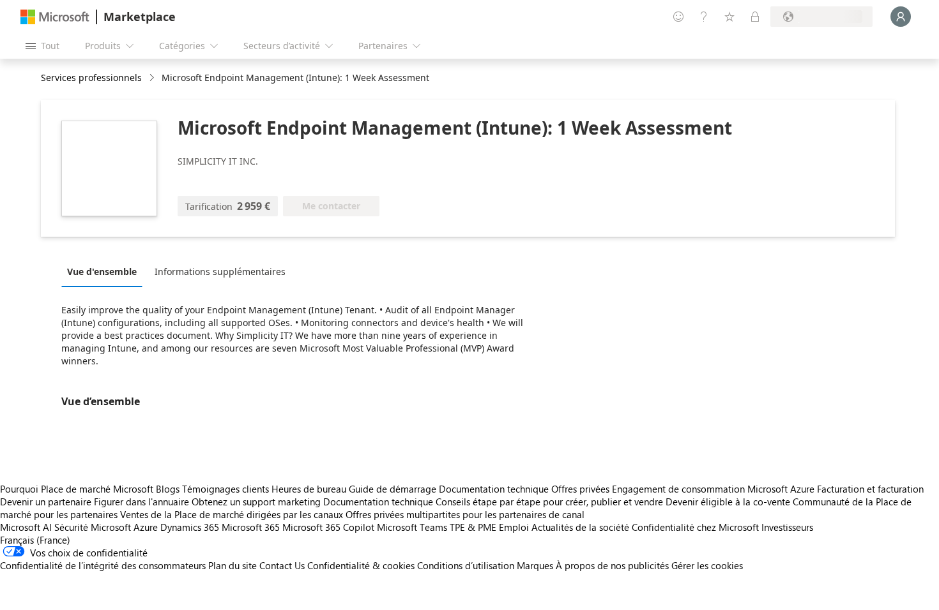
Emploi (514, 527)
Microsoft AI (26, 527)
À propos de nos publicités (612, 565)
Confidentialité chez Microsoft (695, 527)
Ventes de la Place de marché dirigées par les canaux (231, 514)
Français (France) (35, 539)
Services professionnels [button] (91, 77)
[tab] (105, 271)
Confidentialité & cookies (361, 565)
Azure (146, 527)
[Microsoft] (54, 17)
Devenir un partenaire (45, 501)
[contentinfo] (153, 78)
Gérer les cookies (707, 565)
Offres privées (580, 488)
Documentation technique (494, 488)
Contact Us (282, 565)
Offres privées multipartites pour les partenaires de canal (465, 514)
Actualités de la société (580, 527)
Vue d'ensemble (102, 271)
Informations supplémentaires (220, 271)
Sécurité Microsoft (92, 527)
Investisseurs (787, 527)
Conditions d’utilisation (465, 565)
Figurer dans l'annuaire (141, 501)
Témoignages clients (225, 488)
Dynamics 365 (189, 527)
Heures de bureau (308, 488)
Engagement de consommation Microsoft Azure (714, 488)
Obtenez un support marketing (256, 501)
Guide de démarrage (392, 488)
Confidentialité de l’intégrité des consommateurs (103, 565)
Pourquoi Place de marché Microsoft (76, 488)
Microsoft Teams (412, 527)
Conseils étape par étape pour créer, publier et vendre (549, 501)
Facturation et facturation (870, 488)
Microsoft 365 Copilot (328, 527)
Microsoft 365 (251, 527)
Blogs (167, 488)
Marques (535, 565)
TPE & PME (473, 527)
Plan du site (232, 565)
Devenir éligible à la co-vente (728, 501)
